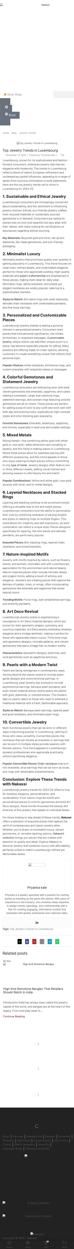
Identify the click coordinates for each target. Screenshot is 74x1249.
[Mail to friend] (42, 941)
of (18, 465)
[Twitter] (20, 941)
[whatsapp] (56, 941)
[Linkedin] (37, 923)
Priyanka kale (48, 155)
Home (6, 132)
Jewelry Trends (27, 132)
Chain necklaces (47, 763)
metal (23, 465)
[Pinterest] (34, 941)
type (14, 465)
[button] (5, 101)
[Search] (63, 94)
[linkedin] (50, 941)
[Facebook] (27, 941)
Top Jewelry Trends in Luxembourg (31, 929)
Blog (14, 132)
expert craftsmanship (33, 275)
